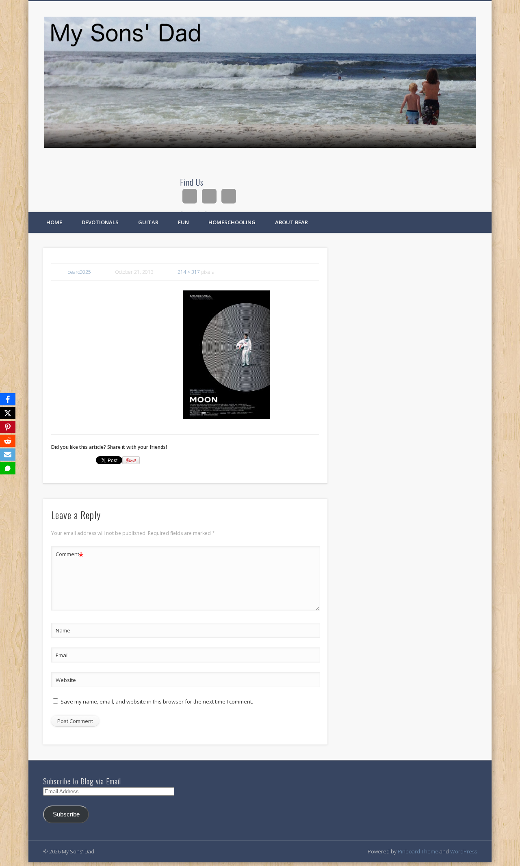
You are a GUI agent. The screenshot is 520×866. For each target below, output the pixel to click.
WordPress (463, 851)
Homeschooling (232, 222)
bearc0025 (79, 271)
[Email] (7, 454)
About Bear (291, 222)
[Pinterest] (7, 427)
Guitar (148, 222)
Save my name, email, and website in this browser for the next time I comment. (157, 701)
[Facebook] (7, 399)
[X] (7, 413)
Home (54, 222)
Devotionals (100, 222)
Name (63, 630)
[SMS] (7, 468)
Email (62, 655)
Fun (183, 222)
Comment (70, 555)
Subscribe (66, 814)
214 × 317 (189, 271)
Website (66, 680)
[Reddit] (7, 441)
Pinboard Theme (418, 851)
